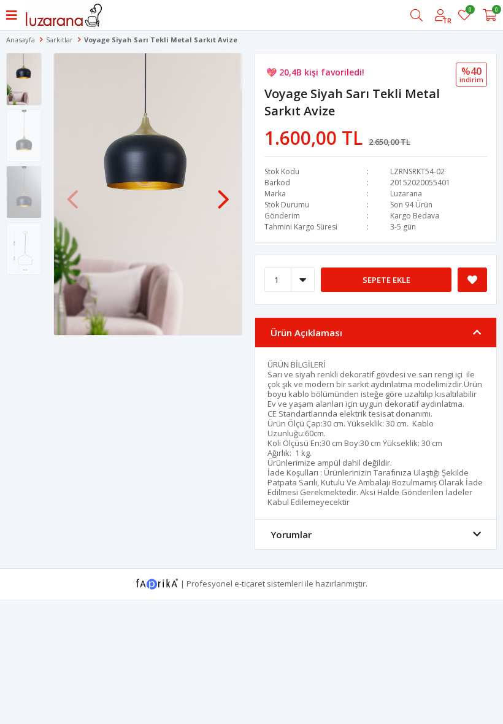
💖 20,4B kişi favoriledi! (315, 72)
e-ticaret (249, 582)
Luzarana (406, 193)
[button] (223, 193)
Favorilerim (469, 11)
